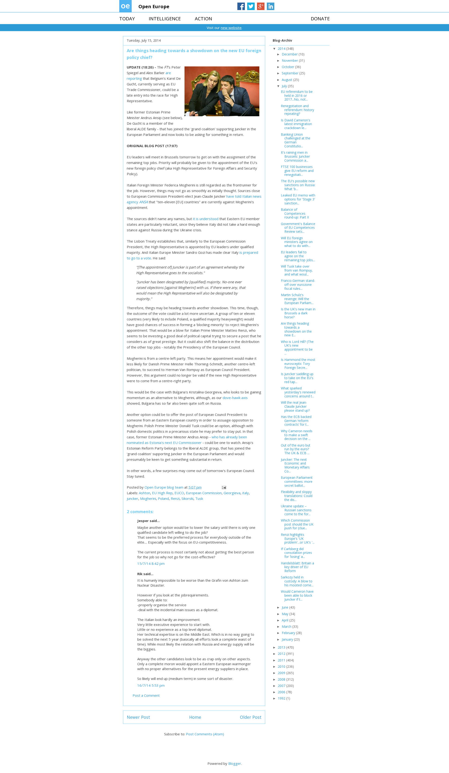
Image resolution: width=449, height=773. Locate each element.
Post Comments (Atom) (205, 734)
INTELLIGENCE (165, 18)
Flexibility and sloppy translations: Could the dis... (296, 496)
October (288, 67)
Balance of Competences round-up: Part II (295, 213)
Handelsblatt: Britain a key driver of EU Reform (297, 567)
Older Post (250, 717)
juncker (132, 498)
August (287, 79)
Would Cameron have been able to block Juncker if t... (297, 595)
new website (231, 27)
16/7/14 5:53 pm (151, 685)
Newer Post (138, 717)
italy (245, 492)
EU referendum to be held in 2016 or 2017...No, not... (297, 95)
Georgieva (232, 492)
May (285, 614)
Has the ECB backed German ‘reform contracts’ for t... (296, 420)
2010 (282, 666)
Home (195, 717)
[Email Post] (223, 487)
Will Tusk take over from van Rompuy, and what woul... (297, 270)
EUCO (179, 492)
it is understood (205, 218)
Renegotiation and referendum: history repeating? (297, 110)
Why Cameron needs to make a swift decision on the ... (296, 435)
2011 (282, 660)
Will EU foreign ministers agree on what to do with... (297, 242)
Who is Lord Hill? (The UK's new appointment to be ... (297, 347)
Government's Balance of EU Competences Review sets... (298, 227)
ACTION (203, 18)
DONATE (320, 18)
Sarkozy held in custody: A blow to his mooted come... (297, 581)
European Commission (204, 492)
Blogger (234, 763)
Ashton (144, 492)
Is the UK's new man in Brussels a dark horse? (298, 313)
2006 (282, 692)
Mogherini (148, 498)
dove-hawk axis (235, 397)
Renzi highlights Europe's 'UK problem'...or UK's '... (298, 538)
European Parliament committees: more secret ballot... (297, 481)
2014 (282, 48)
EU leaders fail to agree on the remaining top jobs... (298, 256)
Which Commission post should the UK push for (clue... (297, 524)
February (289, 633)
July (285, 86)
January (288, 639)
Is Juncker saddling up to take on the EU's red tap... (297, 378)
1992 (282, 698)
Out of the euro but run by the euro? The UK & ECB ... (295, 449)
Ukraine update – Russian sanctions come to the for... (296, 510)
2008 (282, 679)
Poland (163, 498)
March (287, 626)
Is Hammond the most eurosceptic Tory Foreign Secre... (298, 363)
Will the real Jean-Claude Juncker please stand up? (295, 406)
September (290, 73)
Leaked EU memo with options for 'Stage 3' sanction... (298, 199)
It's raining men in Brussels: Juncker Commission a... (295, 156)
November (290, 60)
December (290, 54)
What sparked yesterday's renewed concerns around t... (298, 392)
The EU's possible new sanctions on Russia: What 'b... (298, 185)
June (285, 607)
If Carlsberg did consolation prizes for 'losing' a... (296, 553)
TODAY (127, 18)
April (285, 620)
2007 (282, 685)
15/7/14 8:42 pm (151, 563)
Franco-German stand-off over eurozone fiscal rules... (298, 284)
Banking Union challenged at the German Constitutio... (295, 140)
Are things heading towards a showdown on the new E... (296, 329)
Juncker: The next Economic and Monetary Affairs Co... (295, 465)
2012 (282, 653)
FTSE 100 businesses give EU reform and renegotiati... (297, 170)
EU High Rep (162, 492)
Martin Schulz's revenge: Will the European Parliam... (297, 299)
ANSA (143, 202)
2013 (282, 647)
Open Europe (153, 6)
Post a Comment (146, 695)
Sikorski (187, 498)
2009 (282, 673)
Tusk (199, 498)
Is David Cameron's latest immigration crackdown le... (296, 124)
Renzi (175, 498)
